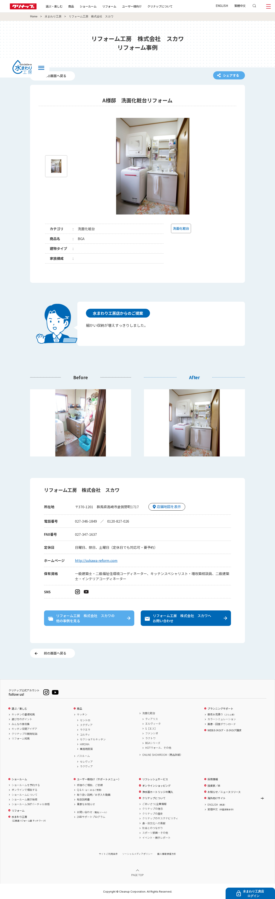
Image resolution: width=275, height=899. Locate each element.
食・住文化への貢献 (153, 823)
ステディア (86, 725)
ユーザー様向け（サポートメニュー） (99, 779)
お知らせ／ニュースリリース (224, 792)
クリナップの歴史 (152, 813)
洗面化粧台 (148, 713)
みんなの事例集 (21, 724)
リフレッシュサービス (155, 779)
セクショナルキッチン (93, 739)
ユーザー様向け (132, 6)
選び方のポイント (22, 719)
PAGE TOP (137, 875)
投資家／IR (214, 785)
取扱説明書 (83, 799)
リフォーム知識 (21, 738)
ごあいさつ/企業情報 (154, 804)
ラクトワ (150, 738)
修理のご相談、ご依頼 (90, 785)
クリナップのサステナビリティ (160, 818)
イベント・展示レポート (156, 837)
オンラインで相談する (24, 789)
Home (33, 16)
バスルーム (83, 756)
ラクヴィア (86, 766)
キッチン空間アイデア (24, 728)
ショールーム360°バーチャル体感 (31, 804)
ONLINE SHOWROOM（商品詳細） (162, 754)
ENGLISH (222, 5)
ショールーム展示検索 (24, 799)
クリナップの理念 (152, 808)
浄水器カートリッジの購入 (157, 792)
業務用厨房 (86, 749)
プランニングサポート (220, 708)
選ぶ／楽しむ (19, 708)
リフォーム (109, 6)
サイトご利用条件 (108, 853)
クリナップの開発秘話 (24, 733)
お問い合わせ (92, 812)
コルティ (85, 734)
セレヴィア (86, 761)
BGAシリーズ (152, 743)
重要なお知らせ (86, 804)
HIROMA (84, 744)
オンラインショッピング (156, 785)
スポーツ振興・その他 (155, 832)
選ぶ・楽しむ (54, 6)
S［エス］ (151, 728)
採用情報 (213, 779)
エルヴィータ (153, 723)
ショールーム (88, 6)
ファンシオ (151, 733)
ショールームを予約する (26, 785)
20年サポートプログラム (91, 816)
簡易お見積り (222, 714)
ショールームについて (24, 794)
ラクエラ (85, 729)
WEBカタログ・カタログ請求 (224, 730)
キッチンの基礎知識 (23, 714)
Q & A (90, 789)
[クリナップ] (23, 8)
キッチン (82, 714)
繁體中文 (240, 5)
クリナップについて (160, 6)
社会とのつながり (152, 828)
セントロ (85, 720)
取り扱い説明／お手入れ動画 (93, 794)
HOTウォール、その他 (158, 747)
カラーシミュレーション (222, 719)
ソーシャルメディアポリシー (137, 853)
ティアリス (151, 719)
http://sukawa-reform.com (96, 560)
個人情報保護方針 (166, 853)
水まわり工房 (53, 16)
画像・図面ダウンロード (222, 724)
